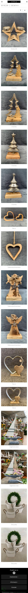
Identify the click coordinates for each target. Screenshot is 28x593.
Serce (14, 384)
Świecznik (14, 49)
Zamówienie (14, 577)
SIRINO (15, 592)
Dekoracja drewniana (14, 267)
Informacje (13, 582)
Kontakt (14, 587)
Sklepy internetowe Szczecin (21, 592)
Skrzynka (14, 524)
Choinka (14, 88)
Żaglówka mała (14, 485)
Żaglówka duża (14, 447)
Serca (14, 228)
